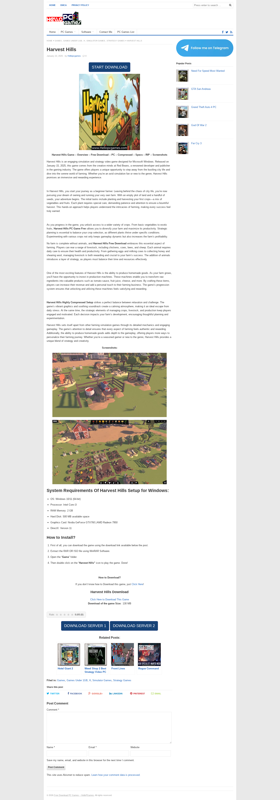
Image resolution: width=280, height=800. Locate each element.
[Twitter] (227, 32)
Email (158, 693)
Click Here (137, 584)
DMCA (63, 5)
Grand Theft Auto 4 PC (203, 107)
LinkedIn (117, 693)
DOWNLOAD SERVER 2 (134, 626)
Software (86, 32)
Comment (53, 709)
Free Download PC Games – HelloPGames (74, 795)
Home (52, 5)
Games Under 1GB (72, 41)
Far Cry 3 (196, 143)
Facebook (76, 693)
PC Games (67, 32)
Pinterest (139, 693)
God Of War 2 (198, 125)
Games (58, 41)
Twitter (54, 693)
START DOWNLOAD (109, 67)
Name (51, 747)
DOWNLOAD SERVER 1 (85, 626)
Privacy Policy (80, 5)
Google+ (97, 693)
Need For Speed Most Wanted (208, 70)
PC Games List (125, 32)
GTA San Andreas (201, 89)
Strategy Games (116, 41)
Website (134, 747)
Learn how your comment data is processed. (115, 774)
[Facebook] (223, 32)
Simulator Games (95, 41)
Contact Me (105, 32)
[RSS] (231, 32)
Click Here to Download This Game (109, 599)
